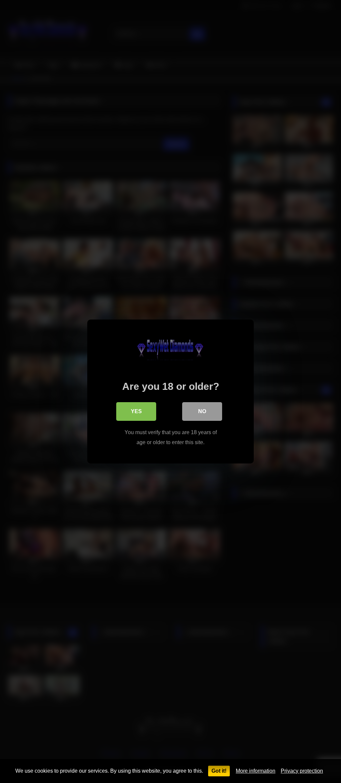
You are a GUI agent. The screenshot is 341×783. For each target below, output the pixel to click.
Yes (136, 411)
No (202, 411)
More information (255, 771)
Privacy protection (302, 771)
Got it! (218, 771)
